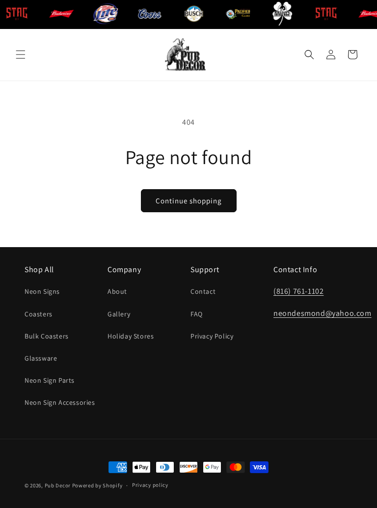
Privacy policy (150, 484)
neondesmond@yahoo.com (322, 313)
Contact (202, 291)
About (117, 291)
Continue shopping (189, 200)
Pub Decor (58, 485)
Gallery (119, 314)
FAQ (196, 314)
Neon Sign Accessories (60, 402)
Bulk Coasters (47, 336)
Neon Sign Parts (50, 380)
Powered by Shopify (97, 485)
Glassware (41, 358)
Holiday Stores (131, 336)
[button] (20, 54)
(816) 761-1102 (298, 291)
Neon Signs (42, 291)
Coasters (39, 314)
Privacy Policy (211, 336)
